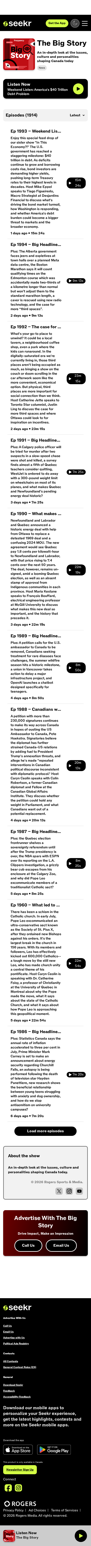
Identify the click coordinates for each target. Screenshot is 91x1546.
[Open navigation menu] (85, 23)
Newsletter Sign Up (20, 1470)
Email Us (61, 1245)
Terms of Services (64, 1510)
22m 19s (78, 570)
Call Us (28, 1245)
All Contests (10, 1361)
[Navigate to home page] (17, 23)
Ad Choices (37, 1510)
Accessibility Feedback (17, 1396)
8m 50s (78, 668)
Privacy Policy (13, 1510)
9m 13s (78, 280)
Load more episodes (45, 1131)
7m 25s (78, 472)
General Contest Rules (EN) (19, 1367)
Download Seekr (13, 1385)
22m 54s (78, 963)
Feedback (9, 1391)
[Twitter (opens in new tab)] (59, 1191)
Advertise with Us (14, 1337)
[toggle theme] (75, 23)
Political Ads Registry (16, 1343)
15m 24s (78, 183)
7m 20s (78, 1074)
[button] (38, 1536)
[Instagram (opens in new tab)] (69, 1191)
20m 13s (77, 765)
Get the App (57, 23)
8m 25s (78, 863)
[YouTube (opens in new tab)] (79, 1191)
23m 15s (77, 378)
